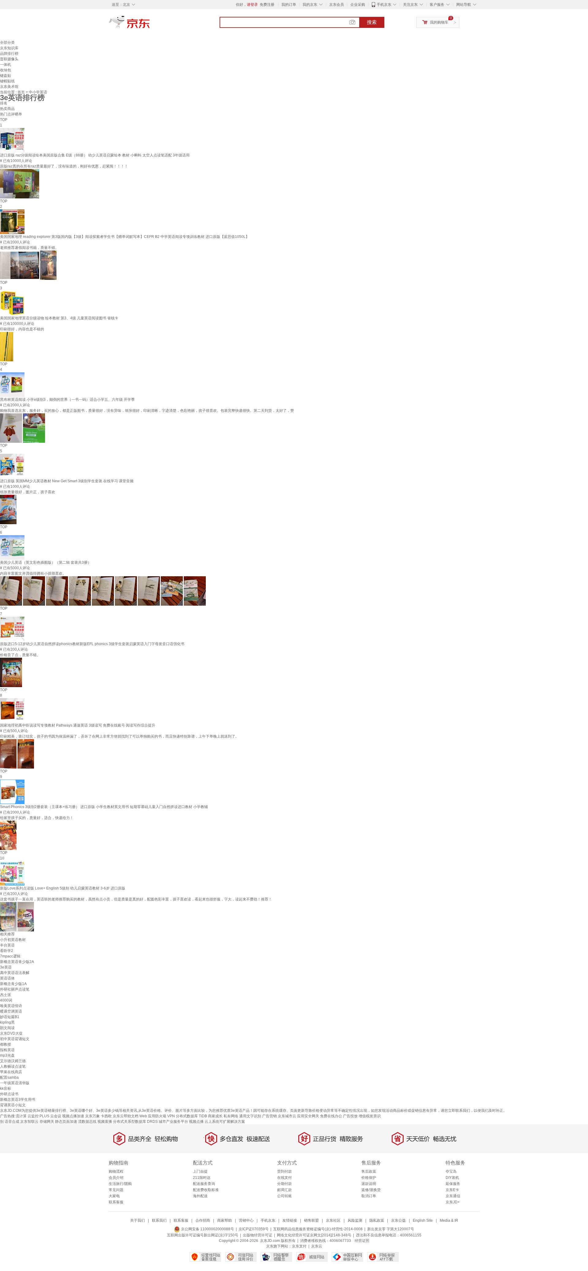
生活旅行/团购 (120, 1184)
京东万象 (92, 1116)
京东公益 (398, 1220)
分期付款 (284, 1184)
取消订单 (368, 1196)
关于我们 (137, 1220)
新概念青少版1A (13, 984)
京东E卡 (452, 1190)
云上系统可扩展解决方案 (225, 1121)
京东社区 (333, 1220)
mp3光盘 (7, 1055)
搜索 (372, 22)
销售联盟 (311, 1220)
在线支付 (284, 1177)
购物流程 (116, 1171)
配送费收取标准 (206, 1190)
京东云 (316, 1246)
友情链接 (289, 1220)
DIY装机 (452, 1177)
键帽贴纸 (7, 81)
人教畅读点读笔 (13, 1066)
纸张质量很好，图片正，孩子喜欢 (27, 492)
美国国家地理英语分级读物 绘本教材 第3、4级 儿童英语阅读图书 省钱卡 (59, 318)
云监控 (33, 1116)
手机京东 (384, 4)
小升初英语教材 (13, 940)
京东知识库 (9, 48)
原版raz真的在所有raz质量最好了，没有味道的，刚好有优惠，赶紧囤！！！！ (64, 166)
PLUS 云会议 (50, 1116)
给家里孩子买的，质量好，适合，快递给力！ (37, 818)
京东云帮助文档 (125, 1116)
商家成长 (215, 1116)
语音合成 (12, 1121)
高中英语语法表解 (14, 973)
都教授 (5, 1044)
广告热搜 (7, 1116)
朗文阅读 (7, 1028)
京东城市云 (287, 1116)
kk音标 (5, 1088)
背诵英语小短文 (13, 1105)
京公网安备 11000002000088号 (207, 1229)
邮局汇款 (284, 1190)
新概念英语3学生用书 (17, 1099)
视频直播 (104, 1121)
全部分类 (7, 42)
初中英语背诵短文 (14, 1039)
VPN (171, 1116)
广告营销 (269, 1116)
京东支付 (299, 1246)
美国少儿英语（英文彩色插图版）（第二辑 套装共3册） (45, 562)
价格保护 (368, 1177)
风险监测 (355, 1220)
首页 (21, 92)
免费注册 (267, 4)
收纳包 (5, 70)
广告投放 (350, 1116)
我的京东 (310, 4)
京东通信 (453, 1196)
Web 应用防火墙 (152, 1116)
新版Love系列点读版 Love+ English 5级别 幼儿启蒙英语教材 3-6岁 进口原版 (62, 888)
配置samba (9, 1077)
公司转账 (284, 1196)
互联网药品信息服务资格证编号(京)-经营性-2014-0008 (318, 1229)
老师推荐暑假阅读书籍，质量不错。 (29, 248)
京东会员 (336, 4)
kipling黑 (7, 1022)
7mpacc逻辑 (10, 956)
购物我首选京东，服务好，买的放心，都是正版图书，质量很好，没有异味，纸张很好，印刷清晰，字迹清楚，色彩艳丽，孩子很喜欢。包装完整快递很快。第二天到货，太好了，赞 (147, 410)
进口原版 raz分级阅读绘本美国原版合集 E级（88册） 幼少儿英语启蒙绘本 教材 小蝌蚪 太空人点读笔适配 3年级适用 (95, 155)
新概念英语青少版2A (17, 962)
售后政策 (368, 1171)
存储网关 (47, 1121)
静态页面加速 (66, 1121)
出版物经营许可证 (257, 1235)
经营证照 (362, 1241)
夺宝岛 (451, 1171)
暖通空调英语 (11, 1011)
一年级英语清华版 (14, 1083)
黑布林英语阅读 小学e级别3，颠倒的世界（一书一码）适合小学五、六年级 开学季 (67, 399)
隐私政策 (376, 1220)
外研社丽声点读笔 (14, 989)
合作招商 (202, 1220)
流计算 (21, 1116)
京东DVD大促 (11, 1033)
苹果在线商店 (11, 1072)
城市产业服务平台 (173, 1121)
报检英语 (7, 1050)
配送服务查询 (204, 1184)
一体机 (5, 64)
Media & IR (449, 1220)
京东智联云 (29, 1121)
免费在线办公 (331, 1116)
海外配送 (200, 1196)
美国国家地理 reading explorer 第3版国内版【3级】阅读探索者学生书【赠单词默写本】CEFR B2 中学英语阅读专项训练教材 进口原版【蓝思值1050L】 (124, 237)
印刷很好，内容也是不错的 (22, 329)
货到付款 (284, 1171)
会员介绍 (116, 1177)
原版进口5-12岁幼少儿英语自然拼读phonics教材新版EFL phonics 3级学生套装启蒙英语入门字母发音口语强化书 (92, 644)
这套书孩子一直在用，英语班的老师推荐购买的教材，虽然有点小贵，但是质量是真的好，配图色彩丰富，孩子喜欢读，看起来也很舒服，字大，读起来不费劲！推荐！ (136, 899)
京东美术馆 (9, 87)
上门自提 (200, 1171)
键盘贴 (5, 75)
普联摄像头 (9, 59)
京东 (150, 24)
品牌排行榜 (9, 53)
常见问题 (116, 1190)
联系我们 (159, 1220)
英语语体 (7, 978)
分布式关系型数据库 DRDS (135, 1121)
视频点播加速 (73, 1116)
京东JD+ (453, 1202)
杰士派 (5, 995)
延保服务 (453, 1184)
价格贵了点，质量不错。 (20, 655)
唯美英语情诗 (11, 1006)
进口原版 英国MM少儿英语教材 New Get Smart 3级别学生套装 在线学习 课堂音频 (67, 481)
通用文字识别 (250, 1116)
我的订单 (288, 4)
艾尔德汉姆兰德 (13, 1061)
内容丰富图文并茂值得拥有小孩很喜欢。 (33, 573)
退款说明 (368, 1184)
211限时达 (201, 1177)
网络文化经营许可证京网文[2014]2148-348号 (314, 1235)
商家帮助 (224, 1220)
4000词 (6, 1000)
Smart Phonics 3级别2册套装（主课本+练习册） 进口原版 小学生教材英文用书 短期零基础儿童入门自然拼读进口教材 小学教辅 (104, 807)
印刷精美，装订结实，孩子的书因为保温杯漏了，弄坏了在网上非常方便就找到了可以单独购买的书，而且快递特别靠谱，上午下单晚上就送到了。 (119, 736)
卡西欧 (106, 1116)
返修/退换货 (371, 1190)
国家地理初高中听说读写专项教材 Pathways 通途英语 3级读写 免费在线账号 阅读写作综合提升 (77, 725)
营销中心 (246, 1220)
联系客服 (116, 1202)
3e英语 (6, 967)
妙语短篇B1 (9, 1017)
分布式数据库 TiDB (191, 1116)
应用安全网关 (308, 1116)
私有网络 (231, 1116)
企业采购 (357, 4)
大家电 (114, 1196)
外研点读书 (9, 1094)
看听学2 (6, 951)
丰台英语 (7, 945)
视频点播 (196, 1121)
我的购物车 (439, 22)
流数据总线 (87, 1121)
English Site (423, 1220)
